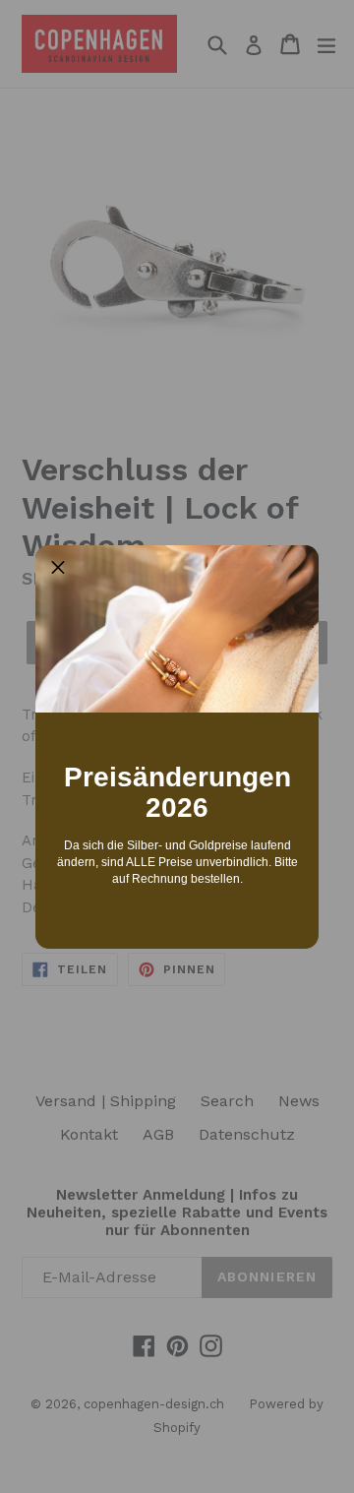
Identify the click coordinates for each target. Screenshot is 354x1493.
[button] (58, 568)
